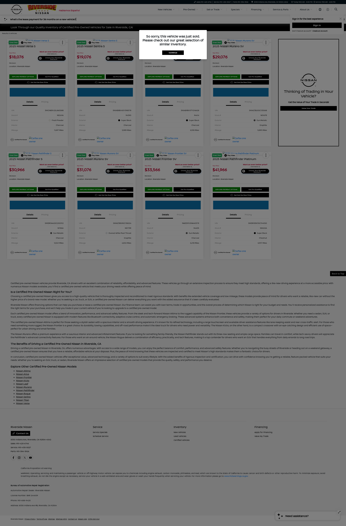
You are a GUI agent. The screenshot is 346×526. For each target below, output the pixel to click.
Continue (173, 52)
